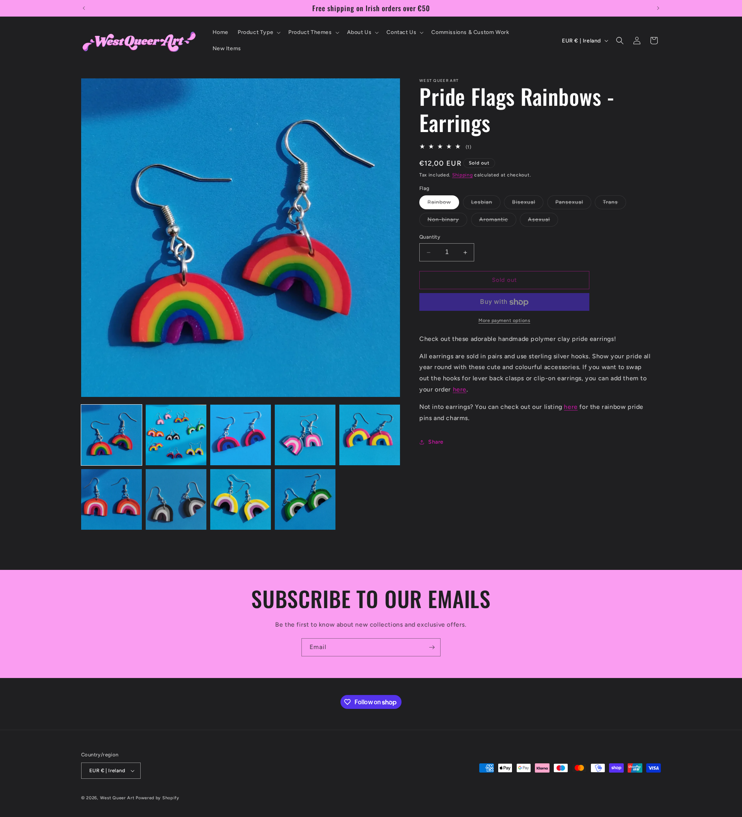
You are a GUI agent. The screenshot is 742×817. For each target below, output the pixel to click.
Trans (614, 204)
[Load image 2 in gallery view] (176, 435)
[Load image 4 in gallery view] (305, 435)
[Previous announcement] (83, 8)
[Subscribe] (431, 647)
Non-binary (447, 221)
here (459, 389)
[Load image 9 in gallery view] (305, 499)
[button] (258, 32)
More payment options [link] (504, 321)
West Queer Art (117, 797)
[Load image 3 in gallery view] (240, 435)
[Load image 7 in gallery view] (176, 499)
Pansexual (573, 204)
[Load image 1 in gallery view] (111, 435)
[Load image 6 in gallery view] (111, 499)
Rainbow (443, 204)
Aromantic (497, 221)
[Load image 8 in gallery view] (240, 499)
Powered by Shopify (157, 797)
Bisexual (527, 204)
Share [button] (436, 442)
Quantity (429, 237)
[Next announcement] (658, 8)
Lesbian (485, 204)
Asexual (543, 221)
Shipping (462, 175)
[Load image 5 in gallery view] (369, 435)
